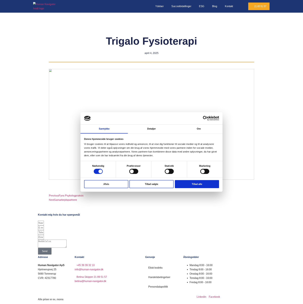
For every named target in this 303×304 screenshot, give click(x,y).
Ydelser (159, 6)
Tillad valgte (151, 184)
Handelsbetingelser (159, 277)
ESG (201, 6)
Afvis (106, 184)
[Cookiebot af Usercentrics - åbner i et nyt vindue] (205, 118)
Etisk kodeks (155, 267)
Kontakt (229, 6)
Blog (214, 6)
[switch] (133, 171)
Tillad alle (197, 184)
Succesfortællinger (181, 6)
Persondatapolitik (158, 286)
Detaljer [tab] (151, 128)
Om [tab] (199, 128)
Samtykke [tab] (104, 128)
